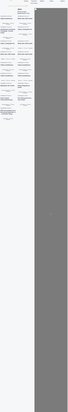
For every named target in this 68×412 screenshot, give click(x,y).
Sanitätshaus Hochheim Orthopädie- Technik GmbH (7, 31)
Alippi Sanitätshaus (6, 18)
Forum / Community (34, 3)
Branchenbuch (10, 5)
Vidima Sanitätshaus (6, 65)
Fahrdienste (26, 95)
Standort (14, 5)
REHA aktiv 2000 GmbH (25, 18)
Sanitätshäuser (9, 16)
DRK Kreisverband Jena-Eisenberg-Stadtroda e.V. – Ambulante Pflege (8, 112)
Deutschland (19, 5)
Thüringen (23, 5)
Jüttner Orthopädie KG (25, 29)
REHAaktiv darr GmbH (7, 85)
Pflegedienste (26, 83)
